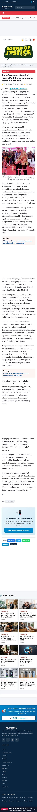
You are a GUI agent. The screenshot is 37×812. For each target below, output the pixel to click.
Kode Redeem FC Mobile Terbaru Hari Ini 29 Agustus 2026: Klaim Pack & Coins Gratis (20, 809)
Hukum (4, 771)
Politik (3, 774)
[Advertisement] (18, 28)
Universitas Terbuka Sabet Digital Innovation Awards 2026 (16, 374)
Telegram (5, 544)
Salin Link (13, 544)
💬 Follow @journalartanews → (18, 530)
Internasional (5, 765)
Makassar (4, 801)
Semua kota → (28, 801)
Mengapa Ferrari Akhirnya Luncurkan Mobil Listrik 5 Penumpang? (17, 242)
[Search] (33, 7)
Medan (16, 797)
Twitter (18, 540)
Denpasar (12, 801)
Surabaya (10, 797)
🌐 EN (32, 2)
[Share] (30, 39)
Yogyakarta (19, 801)
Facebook (11, 540)
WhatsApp (26, 540)
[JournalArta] (7, 7)
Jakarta (4, 797)
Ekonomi (4, 759)
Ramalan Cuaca (7, 752)
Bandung (22, 797)
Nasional (4, 755)
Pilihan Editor (9, 501)
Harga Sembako (7, 762)
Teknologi (10, 39)
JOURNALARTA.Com (18, 89)
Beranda (4, 39)
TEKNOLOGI (6, 71)
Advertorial (5, 787)
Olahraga (4, 777)
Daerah (4, 749)
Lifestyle (4, 780)
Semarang (30, 797)
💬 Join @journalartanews (18, 718)
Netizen (4, 783)
